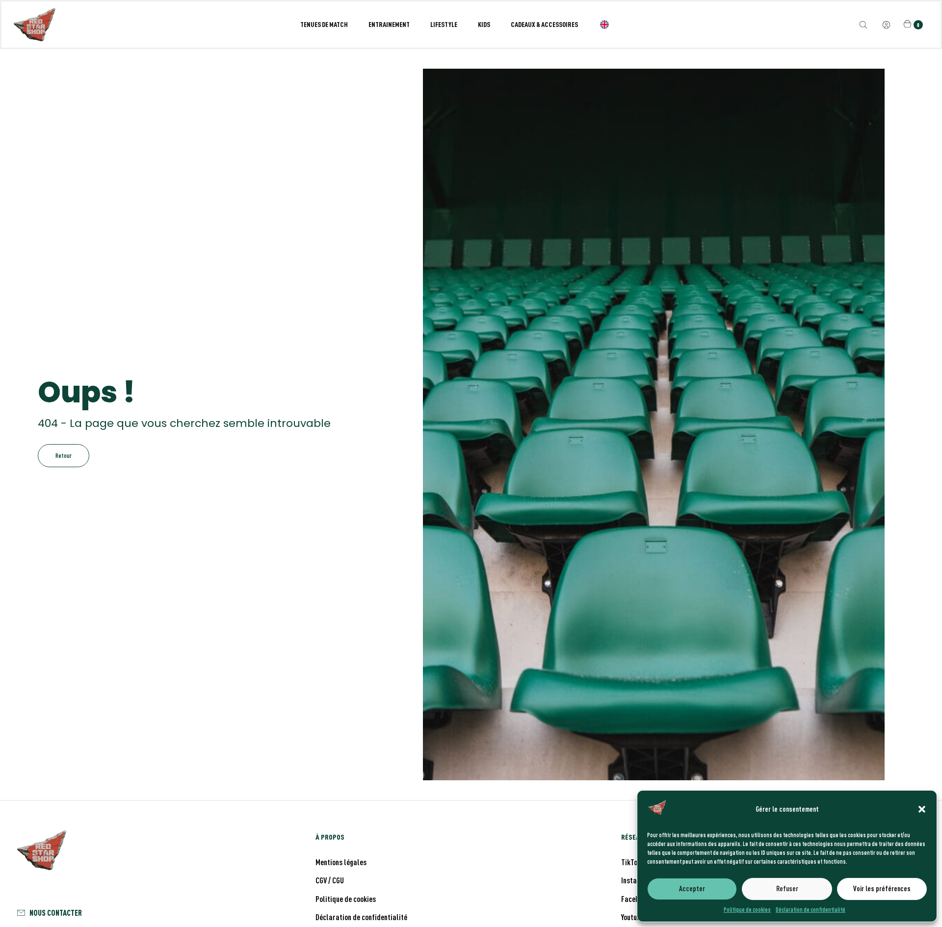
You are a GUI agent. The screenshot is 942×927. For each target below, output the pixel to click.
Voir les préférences (882, 888)
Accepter (692, 888)
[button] (922, 809)
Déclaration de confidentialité (810, 909)
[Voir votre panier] (909, 23)
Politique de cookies (747, 909)
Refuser (787, 888)
